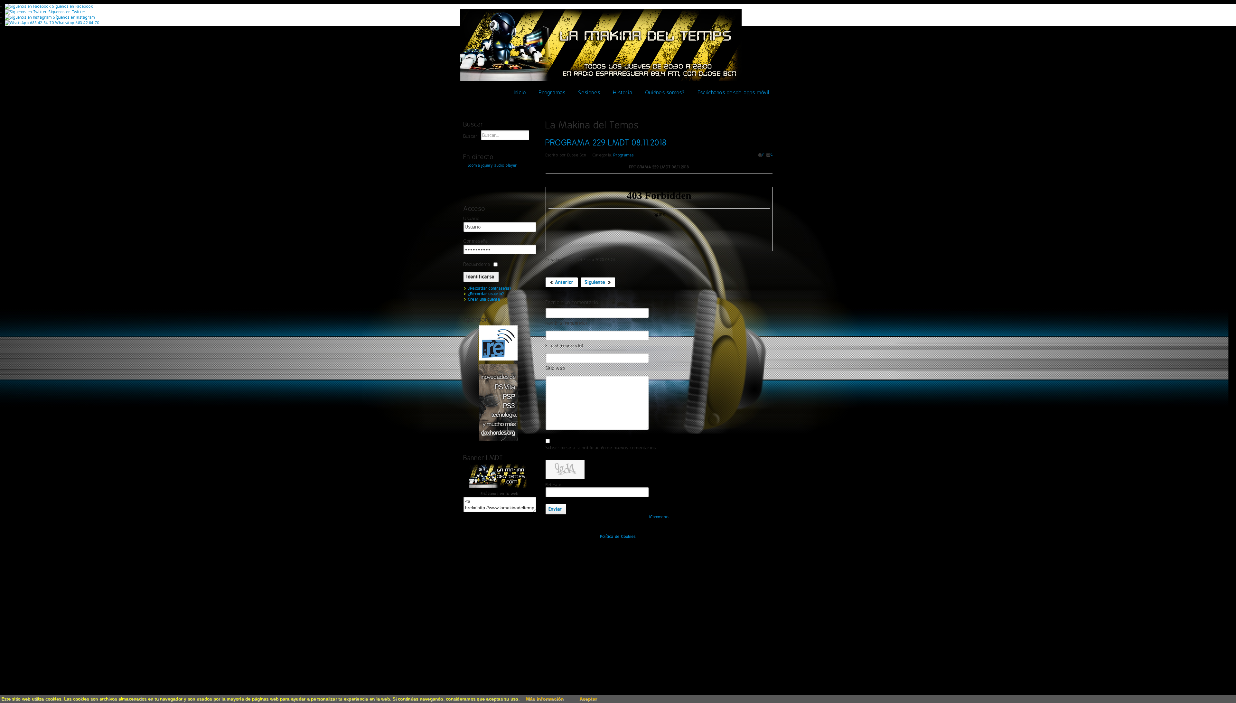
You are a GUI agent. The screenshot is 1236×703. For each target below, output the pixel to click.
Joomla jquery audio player (492, 165)
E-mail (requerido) (564, 345)
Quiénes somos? (665, 92)
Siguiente (596, 282)
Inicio (520, 92)
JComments (659, 517)
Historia (622, 92)
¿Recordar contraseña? (489, 288)
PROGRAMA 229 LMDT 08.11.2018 (606, 142)
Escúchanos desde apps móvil (733, 92)
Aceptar (588, 698)
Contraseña (476, 241)
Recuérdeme (477, 264)
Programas (552, 92)
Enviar (555, 509)
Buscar (471, 136)
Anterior (564, 282)
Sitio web (555, 368)
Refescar (554, 485)
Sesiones (589, 92)
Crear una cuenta (484, 299)
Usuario (472, 218)
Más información (545, 698)
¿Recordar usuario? (486, 294)
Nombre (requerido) (566, 323)
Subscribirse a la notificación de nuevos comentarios (601, 447)
